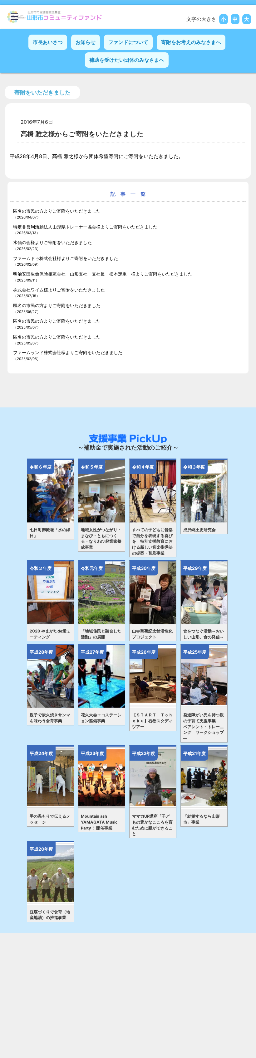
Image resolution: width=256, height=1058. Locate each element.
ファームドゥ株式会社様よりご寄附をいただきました (65, 261)
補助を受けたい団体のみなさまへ (126, 60)
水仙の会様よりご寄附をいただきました (52, 245)
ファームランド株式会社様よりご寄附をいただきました (67, 355)
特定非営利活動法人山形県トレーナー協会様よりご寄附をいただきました (85, 229)
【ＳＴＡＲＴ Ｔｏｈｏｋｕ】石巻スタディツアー (152, 721)
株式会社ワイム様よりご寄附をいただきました (59, 292)
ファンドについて (128, 42)
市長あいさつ (48, 42)
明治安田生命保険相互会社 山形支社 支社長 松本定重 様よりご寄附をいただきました (102, 276)
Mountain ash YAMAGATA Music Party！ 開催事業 (99, 822)
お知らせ (86, 42)
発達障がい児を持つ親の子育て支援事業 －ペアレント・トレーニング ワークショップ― (203, 726)
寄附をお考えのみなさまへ (191, 42)
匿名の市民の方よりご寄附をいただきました (57, 213)
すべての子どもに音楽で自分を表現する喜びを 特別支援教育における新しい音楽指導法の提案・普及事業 (152, 541)
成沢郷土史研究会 (199, 529)
